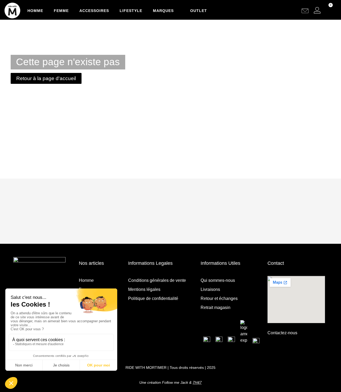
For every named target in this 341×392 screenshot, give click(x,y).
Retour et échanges (219, 298)
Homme (35, 11)
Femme (61, 11)
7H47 (197, 382)
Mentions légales (144, 289)
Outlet (198, 11)
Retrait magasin (215, 307)
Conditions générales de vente (157, 280)
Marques (163, 11)
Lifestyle (131, 11)
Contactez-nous (282, 333)
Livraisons (210, 289)
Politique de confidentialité (153, 298)
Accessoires (94, 11)
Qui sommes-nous (218, 280)
